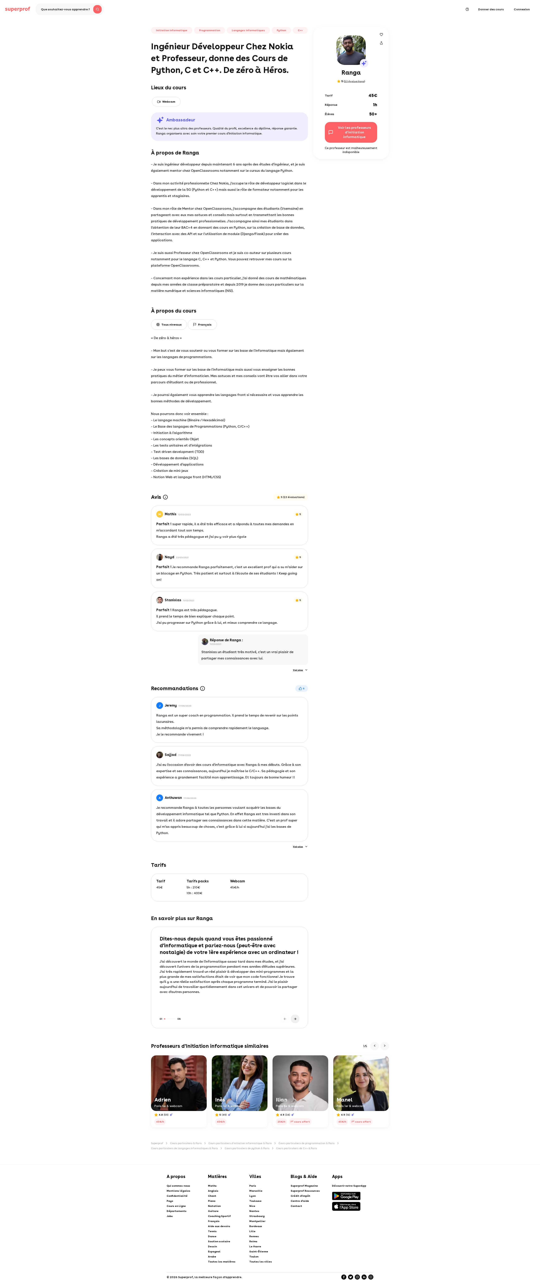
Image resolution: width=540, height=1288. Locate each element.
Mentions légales (178, 1190)
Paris (252, 1185)
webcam (168, 101)
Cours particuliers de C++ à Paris (296, 1148)
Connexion (522, 9)
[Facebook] (343, 1277)
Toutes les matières (221, 1261)
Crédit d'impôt (300, 1195)
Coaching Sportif (219, 1216)
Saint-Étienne (258, 1251)
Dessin (212, 1246)
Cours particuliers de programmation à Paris (306, 1143)
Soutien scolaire (219, 1241)
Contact (296, 1206)
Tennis (212, 1231)
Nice (252, 1206)
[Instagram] (357, 1277)
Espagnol (214, 1251)
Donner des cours (491, 9)
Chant (212, 1195)
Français (214, 1221)
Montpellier (257, 1221)
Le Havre (255, 1246)
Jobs (170, 1216)
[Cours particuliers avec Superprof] (17, 9)
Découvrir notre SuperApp (349, 1185)
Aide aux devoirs (219, 1226)
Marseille (255, 1190)
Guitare (213, 1211)
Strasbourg (257, 1216)
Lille (252, 1231)
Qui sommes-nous (178, 1185)
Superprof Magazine (304, 1185)
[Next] (295, 1019)
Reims (253, 1241)
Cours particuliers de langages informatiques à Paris (184, 1148)
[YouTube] (370, 1277)
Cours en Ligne (176, 1206)
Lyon (252, 1195)
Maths (212, 1185)
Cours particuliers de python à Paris (247, 1148)
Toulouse (255, 1200)
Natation (214, 1206)
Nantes (254, 1211)
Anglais (213, 1190)
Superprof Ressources (305, 1190)
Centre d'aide (300, 1200)
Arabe (212, 1256)
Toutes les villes (260, 1261)
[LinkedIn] (364, 1277)
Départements (176, 1211)
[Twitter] (350, 1277)
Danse (212, 1236)
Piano (211, 1200)
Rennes (254, 1236)
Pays (170, 1200)
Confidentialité (177, 1195)
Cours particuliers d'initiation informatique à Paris (240, 1143)
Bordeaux (255, 1226)
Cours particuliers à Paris (186, 1143)
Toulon (253, 1256)
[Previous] (285, 1019)
